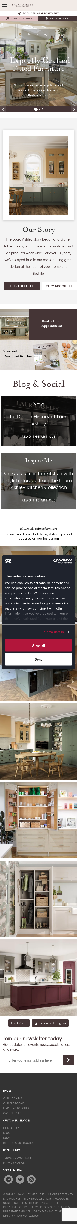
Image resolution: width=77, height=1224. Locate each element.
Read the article (39, 437)
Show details (54, 632)
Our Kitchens (12, 1098)
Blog (6, 1132)
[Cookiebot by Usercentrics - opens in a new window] (54, 561)
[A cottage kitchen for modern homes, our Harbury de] (38, 741)
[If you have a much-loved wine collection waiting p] (38, 977)
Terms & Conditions (17, 1157)
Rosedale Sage (38, 34)
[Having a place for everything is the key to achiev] (38, 899)
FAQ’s (6, 1138)
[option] (38, 63)
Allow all (38, 645)
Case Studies (12, 1113)
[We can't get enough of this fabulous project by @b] (38, 820)
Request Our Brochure (19, 1142)
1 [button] (36, 109)
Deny (38, 659)
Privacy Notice (14, 1162)
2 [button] (41, 109)
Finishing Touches (16, 1108)
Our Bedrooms (13, 1103)
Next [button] (74, 109)
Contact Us (11, 1128)
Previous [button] (3, 109)
